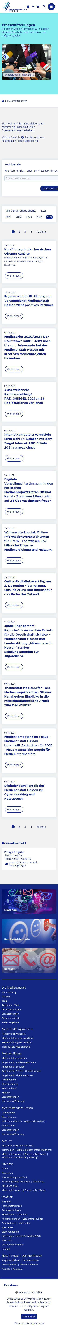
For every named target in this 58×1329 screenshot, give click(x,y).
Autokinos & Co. (10, 1185)
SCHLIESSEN (29, 1316)
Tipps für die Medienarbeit (16, 1046)
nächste (41, 231)
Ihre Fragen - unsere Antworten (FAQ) (21, 1236)
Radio (5, 1168)
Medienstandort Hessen (17, 1108)
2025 (8, 217)
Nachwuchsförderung (13, 1101)
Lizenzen (7, 1164)
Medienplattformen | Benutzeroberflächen (24, 1190)
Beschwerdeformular (13, 1244)
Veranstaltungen (10, 1013)
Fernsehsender (9, 1116)
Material (6, 1092)
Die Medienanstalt (14, 987)
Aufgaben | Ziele (10, 1005)
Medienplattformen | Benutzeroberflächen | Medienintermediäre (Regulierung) (25, 1156)
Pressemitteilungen (12, 1205)
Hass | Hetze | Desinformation (22, 1255)
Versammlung (9, 992)
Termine (6, 1201)
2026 (43, 210)
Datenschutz (21, 1323)
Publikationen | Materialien (16, 1223)
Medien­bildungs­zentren (17, 1029)
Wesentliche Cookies (31, 1292)
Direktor (6, 996)
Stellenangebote (10, 1022)
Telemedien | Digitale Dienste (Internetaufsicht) (27, 1149)
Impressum (37, 1323)
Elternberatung (10, 1083)
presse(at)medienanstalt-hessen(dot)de (23, 863)
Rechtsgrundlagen (11, 1009)
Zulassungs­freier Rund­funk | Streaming (22, 1181)
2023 (29, 217)
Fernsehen (7, 1172)
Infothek (7, 1197)
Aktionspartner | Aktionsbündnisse (20, 1264)
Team (5, 1000)
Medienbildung (11, 1053)
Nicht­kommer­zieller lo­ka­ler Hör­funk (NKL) (23, 1121)
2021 (49, 217)
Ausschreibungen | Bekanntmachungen (22, 1218)
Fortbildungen (9, 1079)
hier (27, 137)
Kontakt (6, 1248)
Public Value (8, 1125)
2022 (39, 217)
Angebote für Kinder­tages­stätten (19, 1062)
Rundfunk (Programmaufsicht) (17, 1145)
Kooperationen (9, 1088)
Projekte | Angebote (12, 1268)
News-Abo (7, 1240)
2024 (18, 217)
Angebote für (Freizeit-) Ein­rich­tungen (21, 1071)
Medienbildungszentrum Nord (18, 1038)
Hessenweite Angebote (14, 1033)
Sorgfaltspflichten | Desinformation (20, 1260)
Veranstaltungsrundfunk (14, 1177)
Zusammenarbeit (11, 1018)
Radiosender (8, 1112)
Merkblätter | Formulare (14, 1214)
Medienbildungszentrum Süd (17, 1042)
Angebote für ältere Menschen (18, 1075)
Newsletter (7, 1227)
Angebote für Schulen (13, 1066)
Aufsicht (7, 1141)
